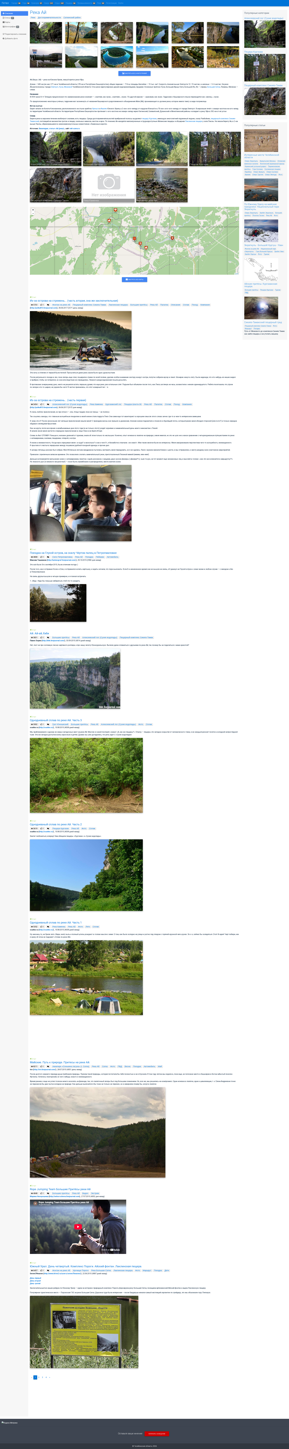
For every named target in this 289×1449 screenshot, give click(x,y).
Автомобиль (112, 557)
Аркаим (247, 174)
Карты (7, 22)
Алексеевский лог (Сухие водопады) (69, 404)
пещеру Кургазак (149, 118)
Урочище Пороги (81, 1270)
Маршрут (147, 1270)
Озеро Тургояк (257, 174)
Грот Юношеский (60, 724)
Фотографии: (11, 27)
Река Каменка (96, 404)
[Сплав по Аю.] (152, 32)
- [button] (33, 213)
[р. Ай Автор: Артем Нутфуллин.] (188, 57)
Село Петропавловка (62, 557)
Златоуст (54, 87)
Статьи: (8, 18)
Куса (61, 87)
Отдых (59, 3)
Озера (48, 3)
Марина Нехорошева (39, 1196)
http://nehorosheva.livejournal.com (64, 1196)
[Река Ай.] (188, 32)
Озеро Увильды (271, 174)
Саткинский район (72, 17)
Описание (8, 13)
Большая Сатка (213, 87)
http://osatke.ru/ (46, 727)
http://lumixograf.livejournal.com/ (61, 560)
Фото (140, 724)
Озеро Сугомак (272, 172)
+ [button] (33, 209)
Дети (167, 1270)
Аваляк (104, 109)
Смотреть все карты (135, 279)
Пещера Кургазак (60, 828)
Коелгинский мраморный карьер (272, 164)
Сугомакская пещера (272, 169)
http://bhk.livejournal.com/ (53, 641)
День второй (35, 1281)
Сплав (186, 305)
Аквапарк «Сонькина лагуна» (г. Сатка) (70, 1066)
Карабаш (248, 172)
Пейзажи (100, 557)
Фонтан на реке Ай (61, 305)
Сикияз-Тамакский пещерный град (263, 322)
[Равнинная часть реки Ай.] (46, 57)
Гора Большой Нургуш (264, 251)
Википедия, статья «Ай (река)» (52, 128)
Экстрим (95, 1193)
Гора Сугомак (258, 169)
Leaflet (237, 274)
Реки (100, 3)
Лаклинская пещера (193, 121)
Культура (36, 3)
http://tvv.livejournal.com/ (45, 1069)
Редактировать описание (15, 34)
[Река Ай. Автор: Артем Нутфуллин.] (152, 57)
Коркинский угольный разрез (255, 166)
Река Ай (154, 305)
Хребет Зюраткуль (266, 213)
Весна (127, 1066)
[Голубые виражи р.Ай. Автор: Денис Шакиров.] (117, 57)
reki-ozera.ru (75, 128)
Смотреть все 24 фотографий (135, 73)
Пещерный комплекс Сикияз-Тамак (89, 305)
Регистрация (111, 3)
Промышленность (86, 3)
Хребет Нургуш (250, 254)
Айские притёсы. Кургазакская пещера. (260, 285)
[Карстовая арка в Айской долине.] (117, 32)
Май (160, 1066)
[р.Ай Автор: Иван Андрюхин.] (81, 57)
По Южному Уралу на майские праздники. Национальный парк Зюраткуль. (261, 207)
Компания (205, 305)
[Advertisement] (97, 1040)
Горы (25, 3)
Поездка (89, 557)
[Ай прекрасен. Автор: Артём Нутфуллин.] (223, 57)
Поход (195, 305)
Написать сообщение (156, 1434)
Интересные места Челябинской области (261, 156)
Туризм (266, 254)
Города (16, 3)
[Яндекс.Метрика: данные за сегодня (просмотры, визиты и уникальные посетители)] (9, 1423)
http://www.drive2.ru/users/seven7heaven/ (62, 1273)
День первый (35, 1278)
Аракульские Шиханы (268, 161)
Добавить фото (11, 38)
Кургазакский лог (113, 404)
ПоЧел (5, 3)
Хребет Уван (279, 251)
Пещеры (70, 3)
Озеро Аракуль (259, 172)
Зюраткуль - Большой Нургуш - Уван (263, 245)
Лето (88, 927)
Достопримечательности (49, 17)
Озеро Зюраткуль (251, 161)
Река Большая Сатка (101, 1270)
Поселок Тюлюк (258, 215)
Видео (85, 1193)
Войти (120, 3)
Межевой (68, 87)
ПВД (120, 1066)
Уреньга (95, 109)
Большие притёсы (138, 305)
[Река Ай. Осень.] (81, 32)
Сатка (105, 1066)
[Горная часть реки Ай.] (223, 32)
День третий (35, 1283)
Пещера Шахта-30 (132, 404)
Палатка (164, 305)
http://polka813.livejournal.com (44, 308)
